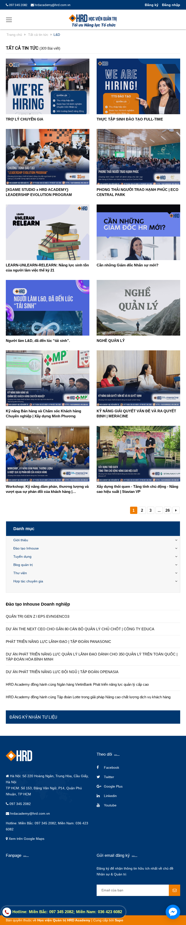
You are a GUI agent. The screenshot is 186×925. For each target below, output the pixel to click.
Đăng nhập (171, 5)
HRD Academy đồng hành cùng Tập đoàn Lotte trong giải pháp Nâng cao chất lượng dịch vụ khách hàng (88, 697)
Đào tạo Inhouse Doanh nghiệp (38, 604)
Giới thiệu (20, 540)
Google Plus (113, 786)
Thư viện (20, 573)
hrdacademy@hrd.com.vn (52, 5)
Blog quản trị (23, 565)
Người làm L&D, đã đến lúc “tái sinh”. (38, 340)
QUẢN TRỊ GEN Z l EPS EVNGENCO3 (37, 616)
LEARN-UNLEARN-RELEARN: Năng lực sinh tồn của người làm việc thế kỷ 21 (47, 267)
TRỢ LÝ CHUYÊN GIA (24, 119)
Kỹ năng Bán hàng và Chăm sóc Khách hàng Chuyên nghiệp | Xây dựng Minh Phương (43, 413)
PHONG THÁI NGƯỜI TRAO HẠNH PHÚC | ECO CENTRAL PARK (137, 192)
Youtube (110, 805)
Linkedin (110, 796)
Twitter (109, 777)
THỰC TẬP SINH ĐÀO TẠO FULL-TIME (130, 119)
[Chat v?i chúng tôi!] (173, 912)
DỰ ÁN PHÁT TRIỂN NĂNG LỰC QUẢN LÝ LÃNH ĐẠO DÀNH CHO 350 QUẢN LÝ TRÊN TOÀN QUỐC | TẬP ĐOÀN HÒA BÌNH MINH (92, 656)
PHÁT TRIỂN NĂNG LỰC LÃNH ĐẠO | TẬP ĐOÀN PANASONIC (58, 641)
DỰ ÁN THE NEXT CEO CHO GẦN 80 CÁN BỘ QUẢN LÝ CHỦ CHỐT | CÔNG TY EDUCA (80, 629)
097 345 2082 (17, 5)
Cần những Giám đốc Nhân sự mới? (127, 265)
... (159, 510)
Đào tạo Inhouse (26, 548)
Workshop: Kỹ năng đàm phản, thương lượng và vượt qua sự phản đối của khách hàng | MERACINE (47, 489)
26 (167, 510)
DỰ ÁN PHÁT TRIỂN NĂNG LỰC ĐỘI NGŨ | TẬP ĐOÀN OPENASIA (62, 672)
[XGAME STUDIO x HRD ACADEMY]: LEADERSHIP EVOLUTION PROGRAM (39, 192)
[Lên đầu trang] (178, 902)
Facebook (111, 767)
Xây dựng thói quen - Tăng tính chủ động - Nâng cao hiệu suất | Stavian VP (137, 489)
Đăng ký (151, 5)
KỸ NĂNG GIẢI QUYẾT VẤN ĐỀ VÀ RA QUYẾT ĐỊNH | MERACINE (136, 413)
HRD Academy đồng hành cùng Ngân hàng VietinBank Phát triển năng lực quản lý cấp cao (77, 684)
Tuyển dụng (22, 556)
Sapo (119, 920)
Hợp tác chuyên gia (28, 581)
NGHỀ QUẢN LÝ (111, 340)
